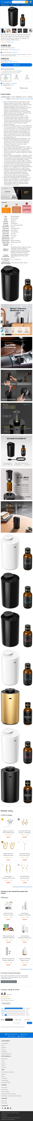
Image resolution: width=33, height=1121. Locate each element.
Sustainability (4, 1051)
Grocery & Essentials (25, 5)
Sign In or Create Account (12, 1034)
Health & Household (15, 98)
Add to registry (24, 88)
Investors (3, 1049)
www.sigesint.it (14, 52)
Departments (6, 5)
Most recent (9, 1019)
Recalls (3, 1076)
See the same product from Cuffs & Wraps (22, 886)
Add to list (9, 88)
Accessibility (4, 1078)
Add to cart (16, 65)
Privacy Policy (5, 1089)
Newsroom (4, 1047)
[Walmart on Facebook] (2, 1108)
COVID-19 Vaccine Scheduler (8, 1072)
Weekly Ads (22, 1036)
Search (29, 1023)
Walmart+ (4, 1065)
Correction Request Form (9, 981)
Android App (4, 1103)
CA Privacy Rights (5, 1091)
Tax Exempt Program (6, 1082)
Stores (3, 1060)
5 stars (2, 1008)
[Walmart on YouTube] (8, 1108)
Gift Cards (4, 1067)
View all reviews (6, 1003)
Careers (3, 1045)
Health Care (22, 98)
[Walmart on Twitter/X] (5, 1108)
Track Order (12, 1036)
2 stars (2, 1013)
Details (12, 85)
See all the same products (26, 969)
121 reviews (11, 41)
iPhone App (4, 1100)
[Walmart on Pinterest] (11, 1108)
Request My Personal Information (9, 1093)
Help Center (25, 1034)
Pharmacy (4, 1074)
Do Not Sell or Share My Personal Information (11, 1095)
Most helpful (27, 1019)
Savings (17, 5)
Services (12, 5)
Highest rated (18, 1019)
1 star (3, 1015)
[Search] (26, 2)
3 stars (2, 1011)
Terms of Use (4, 1087)
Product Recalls (5, 1080)
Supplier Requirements (6, 1053)
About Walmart (5, 1043)
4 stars (2, 1010)
